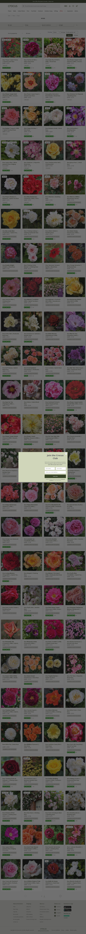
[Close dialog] (66, 453)
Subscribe (55, 476)
